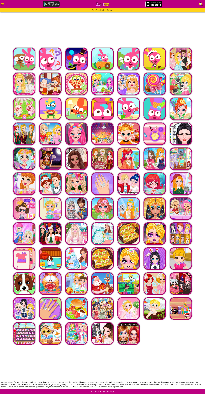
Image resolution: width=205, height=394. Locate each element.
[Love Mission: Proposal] (24, 333)
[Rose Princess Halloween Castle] (50, 158)
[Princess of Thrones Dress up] (24, 133)
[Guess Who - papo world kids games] (50, 59)
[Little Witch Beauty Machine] (50, 84)
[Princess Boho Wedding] (24, 183)
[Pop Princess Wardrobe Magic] (102, 333)
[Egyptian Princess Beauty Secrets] (155, 208)
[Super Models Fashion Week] (181, 133)
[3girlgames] (102, 4)
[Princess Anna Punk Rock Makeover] (128, 333)
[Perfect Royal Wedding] (50, 183)
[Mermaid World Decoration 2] (102, 84)
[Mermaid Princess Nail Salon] (50, 308)
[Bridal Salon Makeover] (128, 308)
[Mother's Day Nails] (102, 183)
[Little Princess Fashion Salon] (24, 208)
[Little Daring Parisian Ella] (50, 208)
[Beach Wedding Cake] (102, 233)
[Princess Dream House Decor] (155, 158)
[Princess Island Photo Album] (128, 158)
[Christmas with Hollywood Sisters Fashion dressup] (50, 233)
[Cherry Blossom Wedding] (76, 233)
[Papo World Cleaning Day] (155, 59)
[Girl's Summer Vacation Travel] (102, 308)
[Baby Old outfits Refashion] (24, 258)
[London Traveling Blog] (181, 183)
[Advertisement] (71, 28)
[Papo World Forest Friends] (102, 59)
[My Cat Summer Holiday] (50, 333)
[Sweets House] (155, 84)
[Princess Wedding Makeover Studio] (155, 283)
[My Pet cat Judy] (102, 133)
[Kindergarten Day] (24, 108)
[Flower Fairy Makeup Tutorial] (102, 208)
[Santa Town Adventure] (181, 308)
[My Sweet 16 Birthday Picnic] (76, 183)
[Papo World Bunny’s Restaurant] (128, 59)
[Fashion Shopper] (128, 208)
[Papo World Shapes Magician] (76, 59)
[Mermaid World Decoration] (155, 183)
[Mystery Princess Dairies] (181, 59)
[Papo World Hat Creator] (155, 108)
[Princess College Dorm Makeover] (181, 158)
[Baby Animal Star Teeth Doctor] (50, 283)
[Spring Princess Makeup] (24, 158)
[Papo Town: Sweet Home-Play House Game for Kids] (76, 108)
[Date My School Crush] (24, 84)
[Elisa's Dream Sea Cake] (76, 333)
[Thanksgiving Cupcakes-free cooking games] (128, 133)
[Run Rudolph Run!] (102, 283)
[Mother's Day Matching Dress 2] (50, 133)
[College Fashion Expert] (24, 233)
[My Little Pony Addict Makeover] (76, 133)
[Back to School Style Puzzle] (181, 233)
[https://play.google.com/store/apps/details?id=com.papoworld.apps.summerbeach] (102, 108)
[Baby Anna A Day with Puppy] (181, 84)
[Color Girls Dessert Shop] (181, 208)
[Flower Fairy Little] (181, 108)
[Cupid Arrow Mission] (155, 308)
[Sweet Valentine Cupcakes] (155, 133)
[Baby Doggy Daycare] (50, 258)
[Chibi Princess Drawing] (128, 283)
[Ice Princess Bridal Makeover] (76, 208)
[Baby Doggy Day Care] (24, 283)
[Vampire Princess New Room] (181, 283)
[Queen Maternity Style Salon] (76, 158)
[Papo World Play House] (24, 59)
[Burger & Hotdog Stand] (76, 308)
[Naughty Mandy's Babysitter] (76, 84)
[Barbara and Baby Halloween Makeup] (155, 233)
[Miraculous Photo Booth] (128, 183)
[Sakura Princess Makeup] (128, 84)
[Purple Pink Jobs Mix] (50, 108)
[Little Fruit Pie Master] (76, 283)
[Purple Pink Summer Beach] (128, 108)
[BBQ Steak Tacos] (128, 233)
